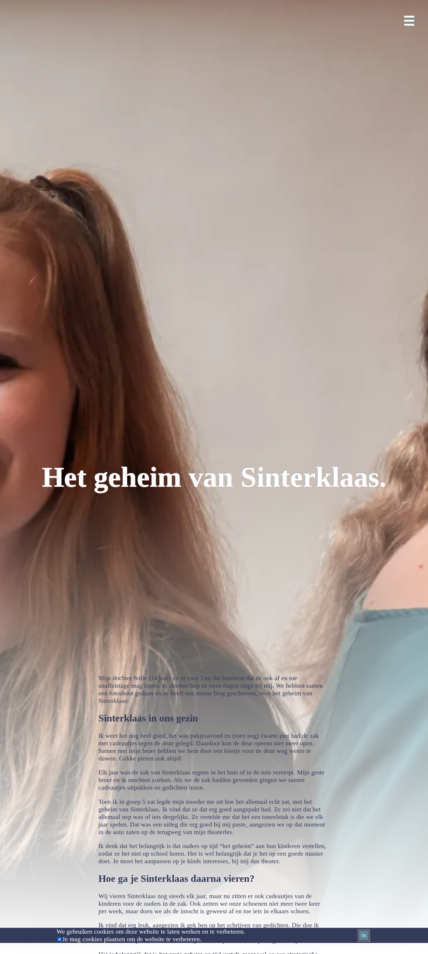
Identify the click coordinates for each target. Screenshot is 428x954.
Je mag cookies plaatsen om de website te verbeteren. (131, 939)
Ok (363, 935)
